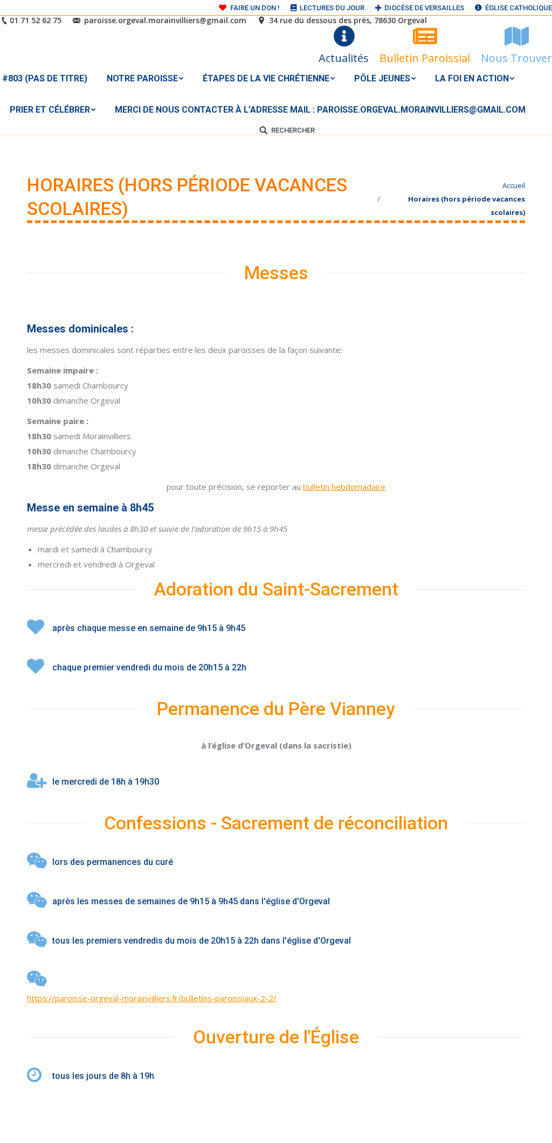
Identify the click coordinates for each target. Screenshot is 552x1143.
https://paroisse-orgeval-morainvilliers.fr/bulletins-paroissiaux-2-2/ (152, 998)
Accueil (513, 185)
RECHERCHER (293, 130)
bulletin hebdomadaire (344, 486)
